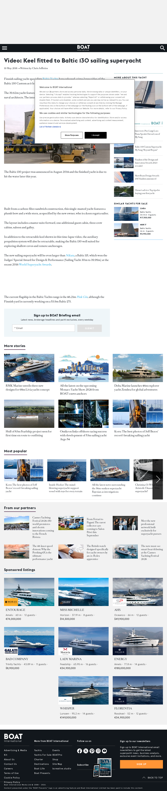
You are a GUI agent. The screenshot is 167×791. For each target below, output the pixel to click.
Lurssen (64, 713)
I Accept (95, 135)
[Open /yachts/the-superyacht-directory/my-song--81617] (138, 94)
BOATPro (57, 755)
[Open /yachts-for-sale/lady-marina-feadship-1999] (83, 641)
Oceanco (119, 615)
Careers (8, 768)
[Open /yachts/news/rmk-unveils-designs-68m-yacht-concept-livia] (29, 368)
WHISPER (67, 708)
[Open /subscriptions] (99, 768)
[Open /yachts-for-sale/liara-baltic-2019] (126, 214)
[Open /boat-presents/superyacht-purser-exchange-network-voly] (125, 523)
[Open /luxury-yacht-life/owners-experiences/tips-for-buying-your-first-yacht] (124, 191)
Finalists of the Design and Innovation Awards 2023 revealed (146, 162)
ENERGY (120, 659)
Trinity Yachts (13, 664)
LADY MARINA (71, 659)
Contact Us (10, 764)
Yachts (38, 750)
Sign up (141, 764)
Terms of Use (11, 773)
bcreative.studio (62, 768)
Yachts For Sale (43, 755)
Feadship (65, 664)
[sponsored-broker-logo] (11, 605)
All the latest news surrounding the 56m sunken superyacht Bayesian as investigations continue (108, 490)
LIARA (143, 208)
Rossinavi (119, 713)
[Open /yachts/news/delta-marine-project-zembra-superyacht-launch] (138, 368)
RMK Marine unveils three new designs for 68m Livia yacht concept (28, 388)
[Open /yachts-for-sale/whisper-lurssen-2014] (83, 690)
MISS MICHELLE (72, 610)
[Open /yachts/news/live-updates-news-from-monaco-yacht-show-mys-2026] (83, 368)
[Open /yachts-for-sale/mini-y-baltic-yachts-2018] (126, 230)
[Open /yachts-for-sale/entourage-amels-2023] (29, 592)
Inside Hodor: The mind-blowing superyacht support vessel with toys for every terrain (65, 488)
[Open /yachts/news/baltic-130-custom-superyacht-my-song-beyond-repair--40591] (124, 148)
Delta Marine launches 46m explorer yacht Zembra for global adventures (136, 388)
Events (56, 750)
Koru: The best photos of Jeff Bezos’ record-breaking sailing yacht (136, 433)
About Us (9, 759)
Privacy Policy (12, 782)
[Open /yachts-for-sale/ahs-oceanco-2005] (138, 592)
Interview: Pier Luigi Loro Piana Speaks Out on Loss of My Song (147, 133)
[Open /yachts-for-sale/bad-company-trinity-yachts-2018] (29, 641)
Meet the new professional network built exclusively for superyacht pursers (151, 527)
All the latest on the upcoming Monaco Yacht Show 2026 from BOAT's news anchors (79, 390)
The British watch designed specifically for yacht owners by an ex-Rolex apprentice (97, 552)
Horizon (64, 615)
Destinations (41, 764)
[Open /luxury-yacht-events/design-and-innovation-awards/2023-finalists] (124, 162)
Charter (38, 759)
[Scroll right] (157, 479)
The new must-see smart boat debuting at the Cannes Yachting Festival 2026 (152, 552)
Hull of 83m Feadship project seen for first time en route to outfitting (29, 433)
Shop (55, 759)
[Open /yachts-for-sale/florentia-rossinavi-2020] (138, 690)
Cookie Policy (12, 778)
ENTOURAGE (15, 610)
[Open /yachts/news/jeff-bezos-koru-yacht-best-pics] (138, 414)
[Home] (83, 48)
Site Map (57, 764)
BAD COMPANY (17, 659)
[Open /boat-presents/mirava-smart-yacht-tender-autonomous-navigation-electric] (125, 551)
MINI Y (143, 224)
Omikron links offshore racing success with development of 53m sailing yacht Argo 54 (83, 435)
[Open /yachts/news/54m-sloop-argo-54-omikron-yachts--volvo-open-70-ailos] (83, 414)
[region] (85, 111)
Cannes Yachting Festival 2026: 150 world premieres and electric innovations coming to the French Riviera (43, 527)
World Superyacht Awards (35, 264)
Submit (89, 328)
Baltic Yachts (50, 79)
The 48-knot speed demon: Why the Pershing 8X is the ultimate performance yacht (42, 552)
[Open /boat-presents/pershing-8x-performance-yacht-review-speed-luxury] (16, 551)
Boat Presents (42, 773)
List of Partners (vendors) (50, 127)
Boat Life (39, 768)
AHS (117, 610)
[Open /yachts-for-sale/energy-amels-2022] (138, 641)
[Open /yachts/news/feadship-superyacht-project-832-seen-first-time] (29, 414)
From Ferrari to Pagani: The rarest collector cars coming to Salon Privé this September (96, 527)
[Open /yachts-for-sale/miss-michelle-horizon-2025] (83, 592)
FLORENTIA (123, 708)
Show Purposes (72, 135)
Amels (9, 615)
